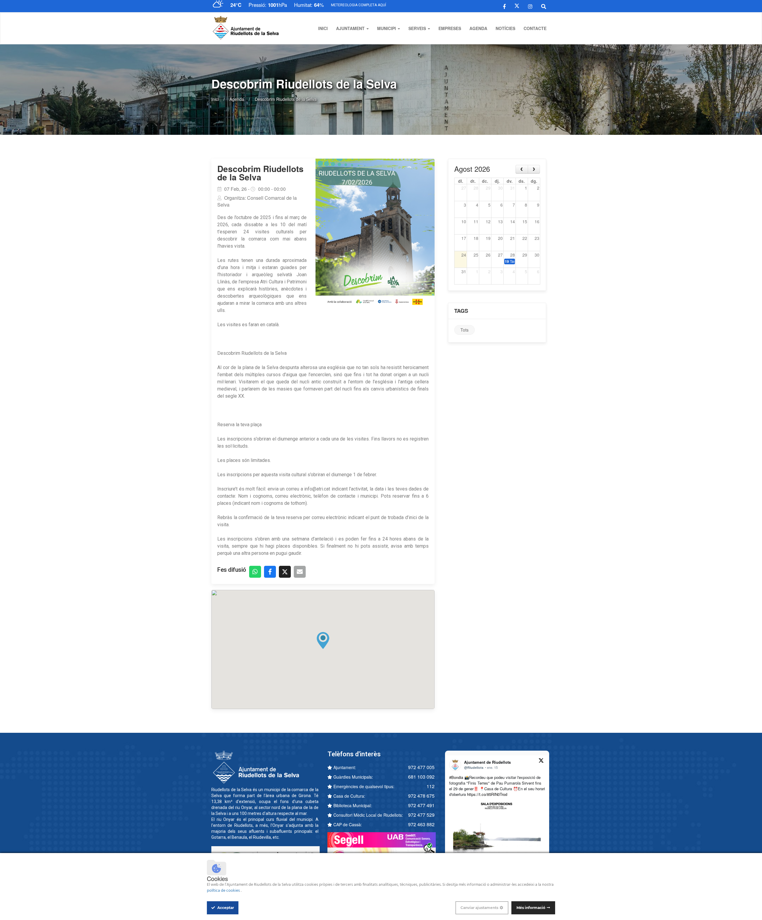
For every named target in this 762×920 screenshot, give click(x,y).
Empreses (449, 28)
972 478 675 (421, 795)
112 (431, 786)
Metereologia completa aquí (358, 5)
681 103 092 (421, 776)
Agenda (478, 28)
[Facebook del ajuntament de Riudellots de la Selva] (504, 6)
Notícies (505, 28)
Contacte (535, 28)
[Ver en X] (541, 761)
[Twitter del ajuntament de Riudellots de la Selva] (516, 6)
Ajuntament (351, 28)
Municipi (387, 28)
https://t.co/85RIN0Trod (487, 794)
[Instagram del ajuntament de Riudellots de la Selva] (530, 6)
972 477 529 (421, 814)
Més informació (530, 907)
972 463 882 (421, 824)
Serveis (417, 28)
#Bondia (456, 777)
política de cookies (224, 890)
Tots (464, 330)
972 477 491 (421, 805)
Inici (323, 28)
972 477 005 (421, 767)
